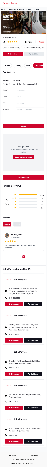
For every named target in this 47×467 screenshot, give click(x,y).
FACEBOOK (12, 455)
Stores (3, 9)
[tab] (7, 65)
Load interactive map (23, 157)
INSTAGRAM (34, 455)
